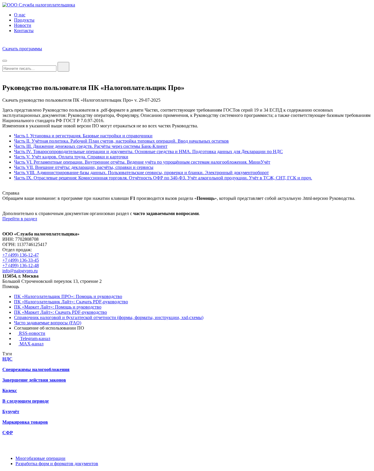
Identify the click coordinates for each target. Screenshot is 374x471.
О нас (19, 14)
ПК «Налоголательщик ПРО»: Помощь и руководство (68, 296)
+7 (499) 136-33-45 (20, 260)
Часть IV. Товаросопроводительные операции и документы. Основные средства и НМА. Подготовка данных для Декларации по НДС (148, 151)
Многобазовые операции (40, 458)
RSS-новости (31, 333)
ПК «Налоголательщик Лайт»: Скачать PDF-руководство (71, 301)
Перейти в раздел (19, 218)
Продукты (24, 20)
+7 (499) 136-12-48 (20, 265)
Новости (22, 25)
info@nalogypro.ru (20, 270)
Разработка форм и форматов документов (56, 463)
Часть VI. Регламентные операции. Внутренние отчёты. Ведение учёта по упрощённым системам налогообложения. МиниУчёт (142, 162)
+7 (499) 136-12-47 (20, 254)
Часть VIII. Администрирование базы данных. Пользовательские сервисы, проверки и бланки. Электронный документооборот (141, 172)
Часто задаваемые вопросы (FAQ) (47, 322)
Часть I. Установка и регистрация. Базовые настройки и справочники (83, 135)
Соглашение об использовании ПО (49, 327)
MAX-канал (31, 343)
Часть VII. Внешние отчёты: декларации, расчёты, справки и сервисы (83, 167)
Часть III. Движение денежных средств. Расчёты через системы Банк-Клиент (90, 146)
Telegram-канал (34, 338)
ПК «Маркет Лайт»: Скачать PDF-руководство (60, 312)
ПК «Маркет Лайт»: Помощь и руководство (57, 306)
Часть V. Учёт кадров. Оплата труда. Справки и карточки (71, 156)
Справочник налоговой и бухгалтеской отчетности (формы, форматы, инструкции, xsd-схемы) (108, 317)
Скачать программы (22, 48)
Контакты (24, 30)
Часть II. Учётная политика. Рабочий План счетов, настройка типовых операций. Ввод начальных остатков (121, 140)
